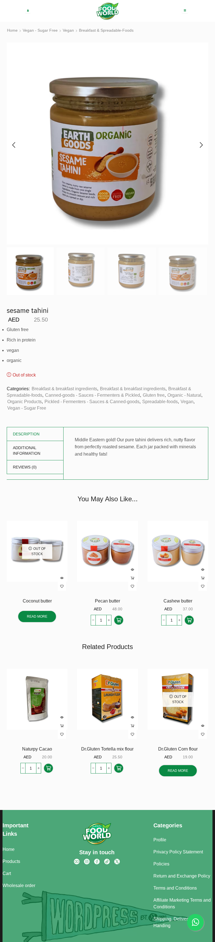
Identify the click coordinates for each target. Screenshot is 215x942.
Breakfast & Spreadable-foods (106, 30)
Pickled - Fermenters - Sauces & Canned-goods (92, 401)
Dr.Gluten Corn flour (178, 749)
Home (12, 30)
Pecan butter (107, 601)
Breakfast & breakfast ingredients (64, 388)
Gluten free (154, 395)
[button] (14, 145)
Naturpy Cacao (37, 749)
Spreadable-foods (160, 401)
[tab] (26, 434)
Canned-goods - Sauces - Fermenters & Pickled (92, 395)
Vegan (68, 30)
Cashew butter (177, 601)
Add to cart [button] (132, 578)
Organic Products (24, 401)
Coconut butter (37, 601)
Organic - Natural (184, 395)
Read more (37, 616)
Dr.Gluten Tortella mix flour (107, 749)
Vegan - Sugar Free (40, 30)
